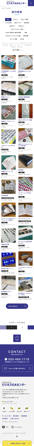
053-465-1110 (18, 359)
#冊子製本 (20, 101)
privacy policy (13, 421)
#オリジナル (5, 43)
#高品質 (28, 101)
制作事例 (16, 416)
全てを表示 (16, 50)
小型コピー (12, 26)
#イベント (3, 225)
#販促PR (13, 46)
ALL (8, 19)
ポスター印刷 (24, 19)
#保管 (24, 101)
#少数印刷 (5, 44)
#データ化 (29, 43)
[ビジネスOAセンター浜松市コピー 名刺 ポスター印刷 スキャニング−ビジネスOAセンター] (16, 2)
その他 (22, 39)
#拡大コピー (9, 248)
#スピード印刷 (26, 247)
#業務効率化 (28, 44)
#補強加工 (20, 299)
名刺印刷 (26, 23)
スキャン (15, 19)
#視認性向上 (4, 152)
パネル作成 (8, 23)
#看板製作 (13, 272)
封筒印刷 (25, 36)
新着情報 (24, 416)
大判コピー (21, 26)
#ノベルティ (20, 151)
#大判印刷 (22, 43)
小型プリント (17, 23)
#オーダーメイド (14, 43)
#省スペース (20, 44)
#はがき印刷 (21, 223)
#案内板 (8, 272)
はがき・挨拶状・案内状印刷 (13, 32)
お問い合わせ (14, 418)
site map (4, 421)
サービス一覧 (6, 416)
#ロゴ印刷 (27, 124)
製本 (26, 32)
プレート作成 (13, 39)
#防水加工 (20, 46)
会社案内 (5, 418)
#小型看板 (3, 272)
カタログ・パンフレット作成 (13, 36)
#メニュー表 (4, 177)
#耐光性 (30, 299)
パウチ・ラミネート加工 (17, 29)
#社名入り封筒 (21, 124)
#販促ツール (12, 44)
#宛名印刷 (26, 223)
